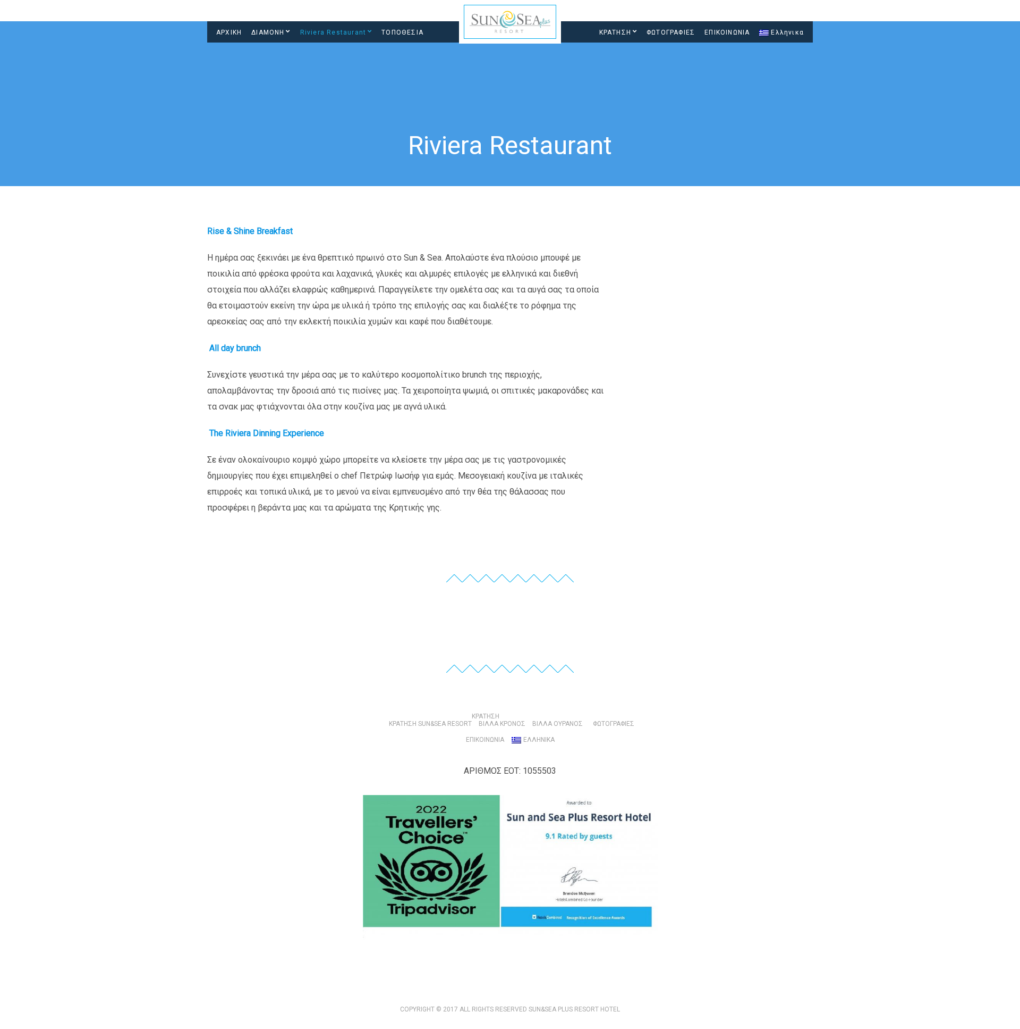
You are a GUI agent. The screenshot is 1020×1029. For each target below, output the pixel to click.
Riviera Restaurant (333, 32)
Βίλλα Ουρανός (557, 723)
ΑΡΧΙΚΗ (229, 32)
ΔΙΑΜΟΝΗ (267, 32)
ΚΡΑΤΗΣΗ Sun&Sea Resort (430, 723)
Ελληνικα (787, 32)
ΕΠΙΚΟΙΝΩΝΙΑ (727, 32)
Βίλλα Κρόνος (502, 723)
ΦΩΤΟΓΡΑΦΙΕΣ (671, 32)
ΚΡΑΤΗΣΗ (615, 32)
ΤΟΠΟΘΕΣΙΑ (402, 32)
